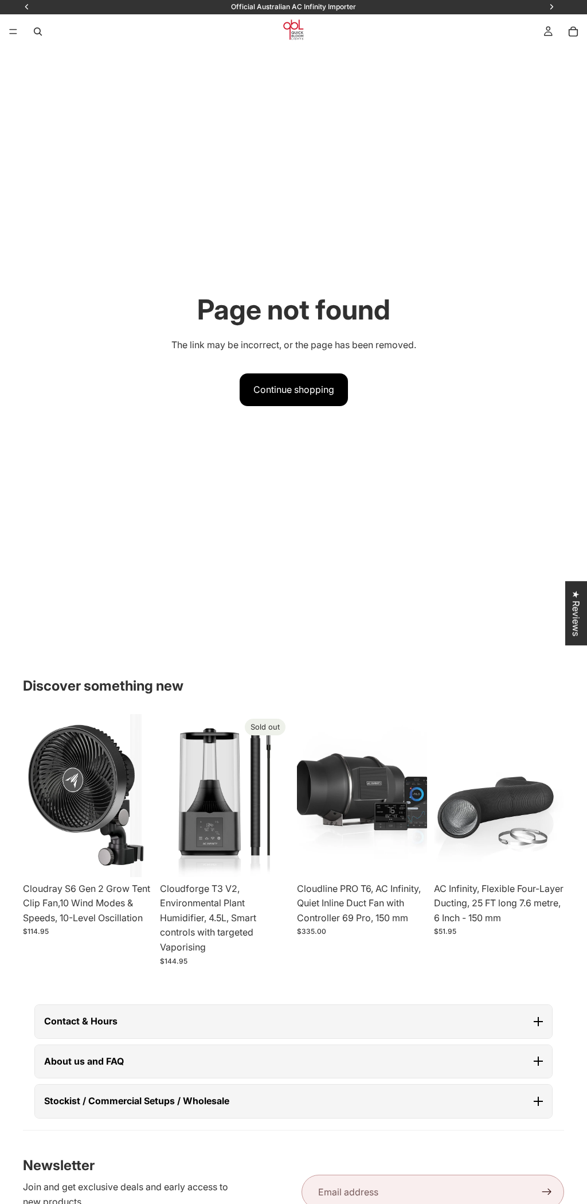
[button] (293, 1021)
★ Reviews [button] (576, 613)
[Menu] (13, 31)
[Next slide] (140, 795)
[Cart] (573, 31)
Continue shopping (293, 389)
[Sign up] (547, 1192)
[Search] (37, 31)
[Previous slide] (35, 795)
